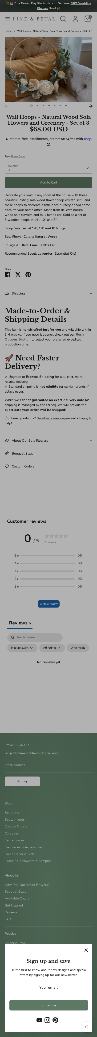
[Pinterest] (55, 1020)
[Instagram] (47, 1020)
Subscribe (48, 1005)
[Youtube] (39, 1020)
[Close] (86, 950)
